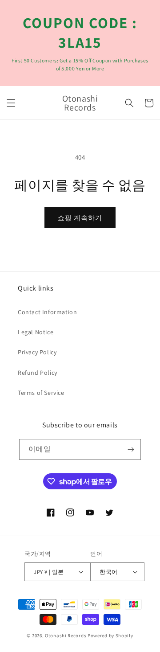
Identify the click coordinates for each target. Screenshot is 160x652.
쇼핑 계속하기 (80, 217)
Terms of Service (41, 393)
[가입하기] (130, 449)
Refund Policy (37, 373)
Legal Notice (35, 332)
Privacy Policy (37, 352)
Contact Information (47, 312)
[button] (11, 103)
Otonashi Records (65, 635)
